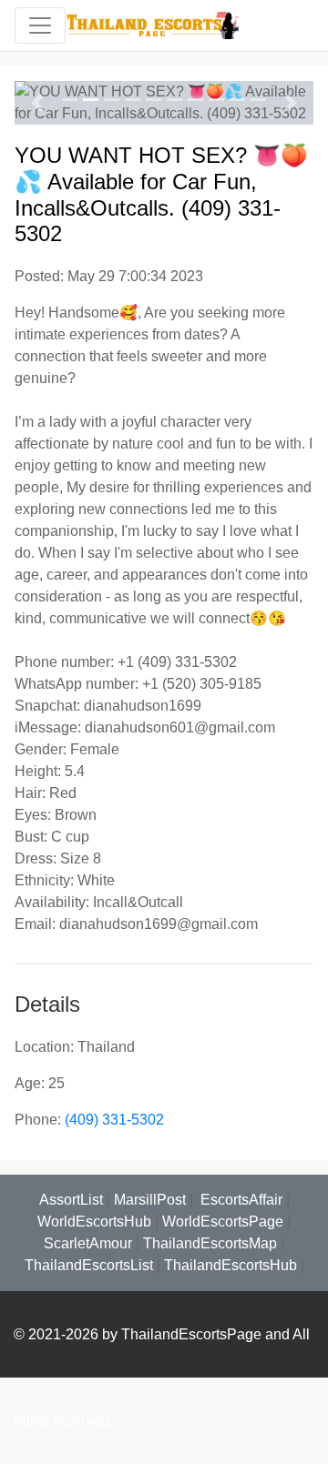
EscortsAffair (239, 1199)
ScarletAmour (88, 1243)
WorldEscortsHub (94, 1221)
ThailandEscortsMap (210, 1243)
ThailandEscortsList (89, 1265)
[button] (37, 103)
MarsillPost (150, 1199)
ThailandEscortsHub (230, 1265)
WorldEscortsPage (222, 1221)
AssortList (71, 1199)
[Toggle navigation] (40, 25)
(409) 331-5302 (114, 1119)
